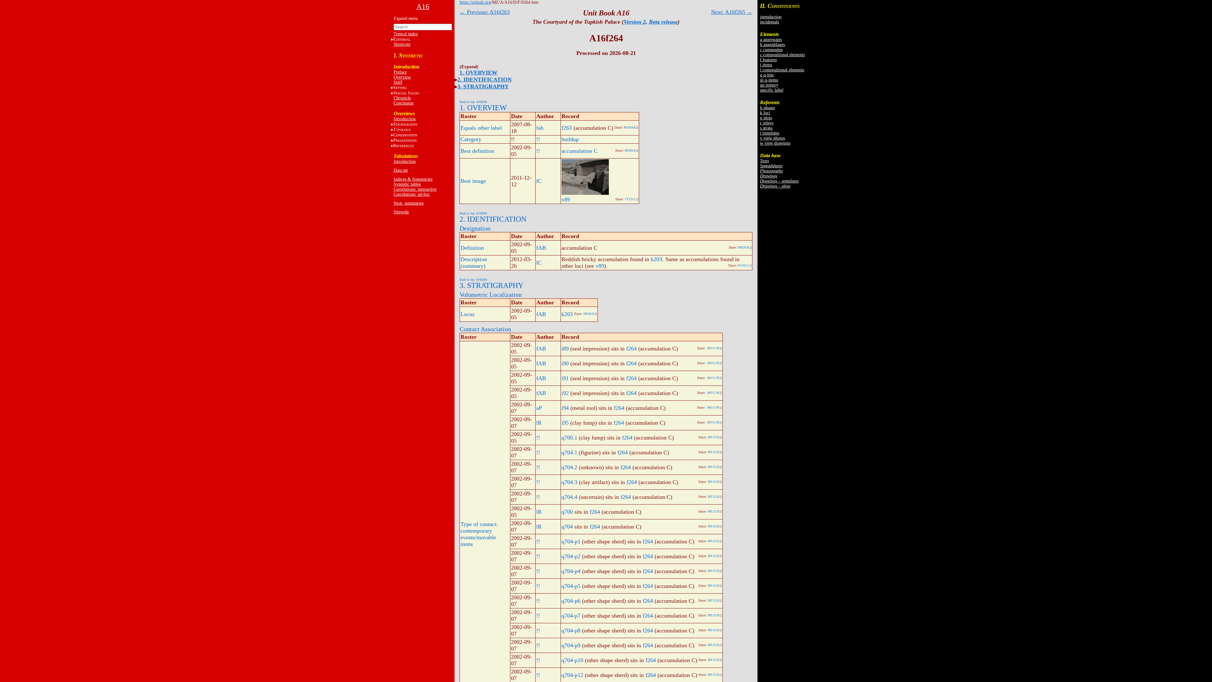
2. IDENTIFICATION (484, 79)
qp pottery (769, 85)
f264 (631, 348)
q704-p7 (570, 616)
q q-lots (767, 75)
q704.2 (569, 467)
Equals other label (481, 128)
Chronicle (402, 98)
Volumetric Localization (491, 294)
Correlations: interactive (415, 189)
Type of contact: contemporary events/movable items (479, 534)
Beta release (663, 22)
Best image (473, 181)
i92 (565, 393)
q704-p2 (570, 556)
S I (406, 93)
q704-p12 (572, 675)
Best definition (477, 151)
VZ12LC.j (631, 199)
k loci (765, 113)
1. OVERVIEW (478, 72)
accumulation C (579, 151)
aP (539, 408)
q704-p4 (570, 571)
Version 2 (635, 22)
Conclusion (403, 103)
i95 (565, 423)
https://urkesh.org (475, 2)
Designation (475, 228)
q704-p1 (570, 541)
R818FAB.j (630, 127)
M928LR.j (631, 150)
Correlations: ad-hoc (412, 194)
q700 (567, 512)
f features (768, 59)
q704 (567, 526)
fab (540, 128)
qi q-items (769, 80)
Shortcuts (402, 44)
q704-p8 (570, 630)
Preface (400, 72)
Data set (401, 170)
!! (538, 139)
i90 (565, 363)
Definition (472, 248)
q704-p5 (570, 586)
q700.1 (569, 437)
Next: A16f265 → (731, 12)
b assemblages (772, 44)
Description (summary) (473, 262)
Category (470, 139)
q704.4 (569, 497)
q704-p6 (570, 601)
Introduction (405, 119)
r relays (766, 123)
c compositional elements (782, 54)
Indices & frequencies (413, 179)
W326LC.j (744, 265)
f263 (566, 128)
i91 (565, 378)
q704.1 (569, 452)
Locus (467, 314)
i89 (565, 348)
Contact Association (485, 329)
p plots (766, 118)
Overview (402, 77)
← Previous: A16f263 (485, 12)
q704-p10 (572, 660)
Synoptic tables (407, 184)
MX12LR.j (714, 437)
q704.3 (569, 482)
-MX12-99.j (713, 348)
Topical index (406, 34)
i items (766, 65)
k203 (656, 259)
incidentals (769, 22)
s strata (766, 128)
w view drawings (775, 143)
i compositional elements (782, 70)
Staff (398, 82)
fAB (541, 248)
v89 (565, 199)
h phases (767, 107)
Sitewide (401, 212)
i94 (565, 408)
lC (539, 181)
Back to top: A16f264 (473, 102)
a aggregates (771, 39)
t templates (769, 133)
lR (539, 423)
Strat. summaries (409, 203)
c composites (771, 49)
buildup (570, 139)
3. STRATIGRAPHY (483, 86)
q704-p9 (570, 645)
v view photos (772, 138)
